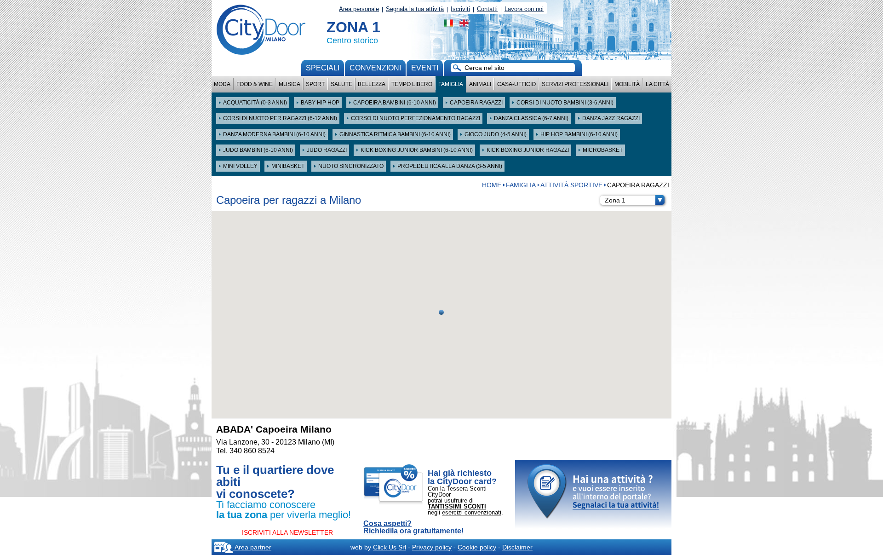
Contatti (487, 9)
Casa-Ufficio (516, 84)
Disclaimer (517, 547)
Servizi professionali (575, 84)
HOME (491, 185)
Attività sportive (571, 185)
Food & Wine (254, 84)
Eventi (424, 68)
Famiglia (450, 84)
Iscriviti (460, 9)
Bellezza (371, 84)
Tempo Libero (411, 84)
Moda (222, 84)
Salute (341, 84)
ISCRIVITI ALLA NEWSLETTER (287, 532)
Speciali (322, 68)
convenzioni (375, 68)
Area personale (359, 9)
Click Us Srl (389, 547)
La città (657, 84)
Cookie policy (477, 547)
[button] (441, 312)
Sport (315, 84)
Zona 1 (615, 200)
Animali (480, 84)
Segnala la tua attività (415, 9)
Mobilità (627, 84)
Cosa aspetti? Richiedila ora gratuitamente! (413, 527)
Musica (289, 84)
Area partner (252, 547)
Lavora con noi (524, 9)
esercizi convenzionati (471, 512)
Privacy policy (432, 547)
